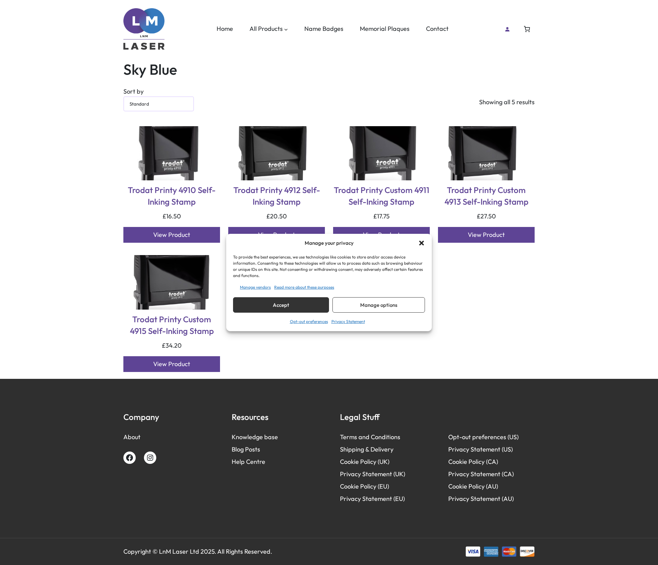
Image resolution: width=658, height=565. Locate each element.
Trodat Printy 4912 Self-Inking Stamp (276, 196)
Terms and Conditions (370, 437)
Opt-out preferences (309, 321)
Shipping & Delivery (366, 449)
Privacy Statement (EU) (372, 499)
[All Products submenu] (286, 29)
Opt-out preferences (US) (483, 437)
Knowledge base (255, 437)
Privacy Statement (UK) (372, 474)
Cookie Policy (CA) (473, 462)
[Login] (507, 29)
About (132, 437)
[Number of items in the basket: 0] (527, 29)
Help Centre (248, 462)
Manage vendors (255, 287)
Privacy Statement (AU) (481, 499)
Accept (281, 305)
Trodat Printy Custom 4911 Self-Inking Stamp (381, 196)
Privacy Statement (348, 321)
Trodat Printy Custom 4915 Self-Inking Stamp (172, 325)
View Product (171, 235)
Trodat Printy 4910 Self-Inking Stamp (172, 196)
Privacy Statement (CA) (481, 474)
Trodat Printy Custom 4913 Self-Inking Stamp (486, 196)
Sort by (133, 91)
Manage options (378, 305)
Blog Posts (246, 449)
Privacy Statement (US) (480, 449)
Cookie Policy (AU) (473, 486)
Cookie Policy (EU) (364, 486)
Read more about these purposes (304, 287)
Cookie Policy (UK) (364, 462)
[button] (421, 243)
